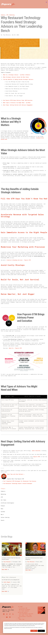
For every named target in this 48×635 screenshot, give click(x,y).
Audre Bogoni (7, 582)
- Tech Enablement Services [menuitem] (25, 613)
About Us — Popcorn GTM (15, 348)
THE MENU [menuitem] (20, 606)
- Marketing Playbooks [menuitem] (24, 609)
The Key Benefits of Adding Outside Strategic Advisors (18, 79)
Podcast (3, 505)
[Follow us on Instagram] (7, 614)
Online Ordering (5, 517)
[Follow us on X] (13, 614)
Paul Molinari (7, 561)
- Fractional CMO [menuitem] (22, 608)
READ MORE (4, 569)
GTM (7, 15)
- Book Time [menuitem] (21, 619)
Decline (41, 630)
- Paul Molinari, (6, 34)
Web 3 (2, 514)
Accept (34, 630)
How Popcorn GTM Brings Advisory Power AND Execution (17, 100)
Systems (3, 511)
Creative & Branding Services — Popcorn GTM (19, 260)
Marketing (12, 15)
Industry (3, 15)
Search (2, 520)
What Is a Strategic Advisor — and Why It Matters (16, 74)
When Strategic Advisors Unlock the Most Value (16, 77)
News (2, 508)
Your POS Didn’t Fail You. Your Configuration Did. (10, 579)
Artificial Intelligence (7, 502)
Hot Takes (3, 500)
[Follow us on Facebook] (10, 614)
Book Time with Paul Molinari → (15, 474)
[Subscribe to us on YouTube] (7, 617)
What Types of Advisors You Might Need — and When (16, 102)
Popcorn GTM (36, 456)
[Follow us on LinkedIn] (4, 614)
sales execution (36, 450)
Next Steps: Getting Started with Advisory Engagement (17, 105)
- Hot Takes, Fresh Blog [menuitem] (24, 615)
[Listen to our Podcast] (10, 617)
